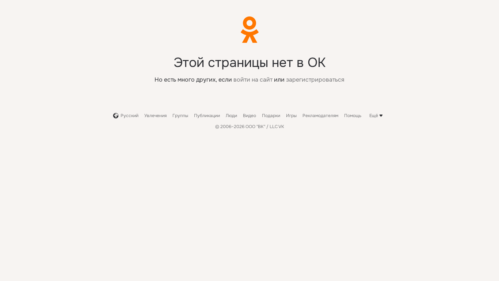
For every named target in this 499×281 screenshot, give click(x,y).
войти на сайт (253, 79)
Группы (180, 116)
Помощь (352, 116)
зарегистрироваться (315, 79)
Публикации (207, 116)
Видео (249, 116)
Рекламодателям (320, 116)
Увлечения (155, 116)
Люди (231, 116)
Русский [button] (129, 116)
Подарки (271, 116)
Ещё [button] (373, 116)
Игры (291, 116)
